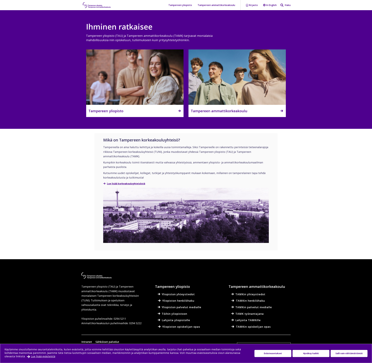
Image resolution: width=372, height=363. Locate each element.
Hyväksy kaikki (311, 353)
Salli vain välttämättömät (349, 353)
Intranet (86, 342)
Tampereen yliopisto (180, 5)
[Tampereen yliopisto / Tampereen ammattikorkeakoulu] (99, 5)
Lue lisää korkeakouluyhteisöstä (126, 183)
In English (271, 5)
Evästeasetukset (273, 353)
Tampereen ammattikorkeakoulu (216, 5)
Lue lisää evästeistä (43, 356)
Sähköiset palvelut (107, 342)
